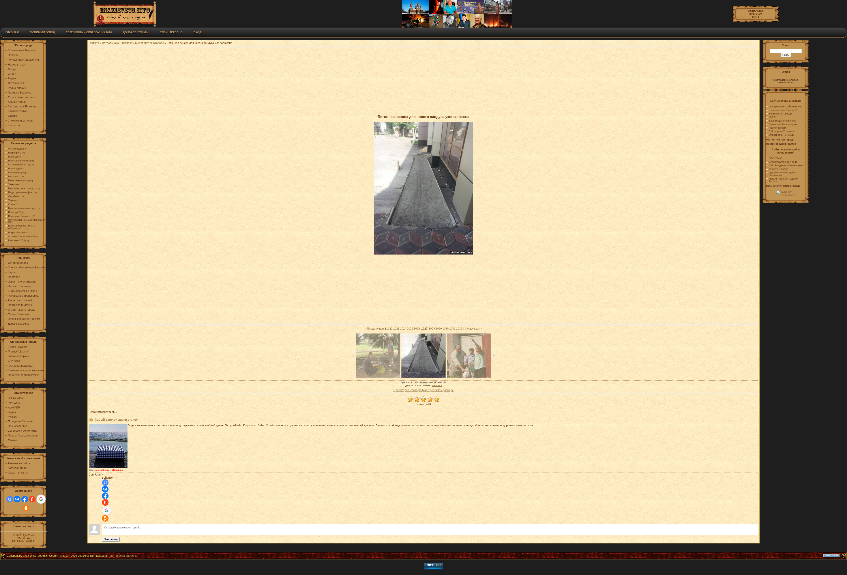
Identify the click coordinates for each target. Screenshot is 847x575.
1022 (389, 328)
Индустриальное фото (20, 192)
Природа (13, 156)
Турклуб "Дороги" (778, 169)
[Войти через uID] (9, 499)
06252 (772, 117)
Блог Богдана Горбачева (782, 120)
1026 (417, 328)
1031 (452, 328)
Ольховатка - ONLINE (781, 134)
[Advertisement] (423, 80)
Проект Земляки (778, 127)
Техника (12, 200)
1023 (396, 328)
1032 (459, 328)
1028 (432, 328)
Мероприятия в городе (20, 188)
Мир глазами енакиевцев (22, 208)
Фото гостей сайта (18, 164)
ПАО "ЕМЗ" (775, 158)
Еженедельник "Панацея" (783, 110)
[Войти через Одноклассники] (26, 508)
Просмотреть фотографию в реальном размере (424, 390)
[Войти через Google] (41, 499)
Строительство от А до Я (783, 162)
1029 (439, 328)
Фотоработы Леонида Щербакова (26, 220)
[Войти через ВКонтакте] (17, 499)
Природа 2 (14, 212)
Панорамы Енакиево (19, 216)
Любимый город (42, 32)
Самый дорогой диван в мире (116, 419)
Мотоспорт (14, 176)
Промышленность (18, 160)
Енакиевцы (14, 172)
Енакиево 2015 (16, 240)
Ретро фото (14, 152)
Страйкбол (14, 196)
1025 (410, 328)
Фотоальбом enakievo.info (22, 236)
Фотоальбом (110, 43)
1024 (403, 328)
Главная (12, 32)
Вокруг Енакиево (17, 232)
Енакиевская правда (780, 113)
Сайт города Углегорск (781, 131)
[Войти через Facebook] (24, 499)
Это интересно (170, 32)
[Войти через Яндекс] (32, 499)
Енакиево (126, 43)
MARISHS (437, 385)
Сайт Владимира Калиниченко (786, 165)
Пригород (13, 168)
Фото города (15, 148)
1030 (445, 328)
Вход (197, 32)
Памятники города (18, 180)
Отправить (111, 539)
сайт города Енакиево (123, 555)
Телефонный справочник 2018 (89, 32)
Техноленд (14, 184)
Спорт (11, 204)
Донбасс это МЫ (135, 32)
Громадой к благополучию (783, 124)
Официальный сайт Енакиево (785, 106)
